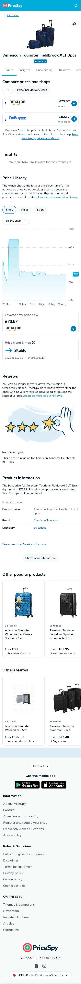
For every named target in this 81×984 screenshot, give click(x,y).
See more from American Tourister (24, 544)
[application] (40, 267)
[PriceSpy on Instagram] (44, 965)
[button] (7, 90)
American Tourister (46, 520)
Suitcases (13, 15)
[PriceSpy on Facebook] (36, 965)
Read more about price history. (58, 197)
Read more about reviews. (45, 395)
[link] (23, 619)
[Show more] (6, 103)
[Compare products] (74, 24)
